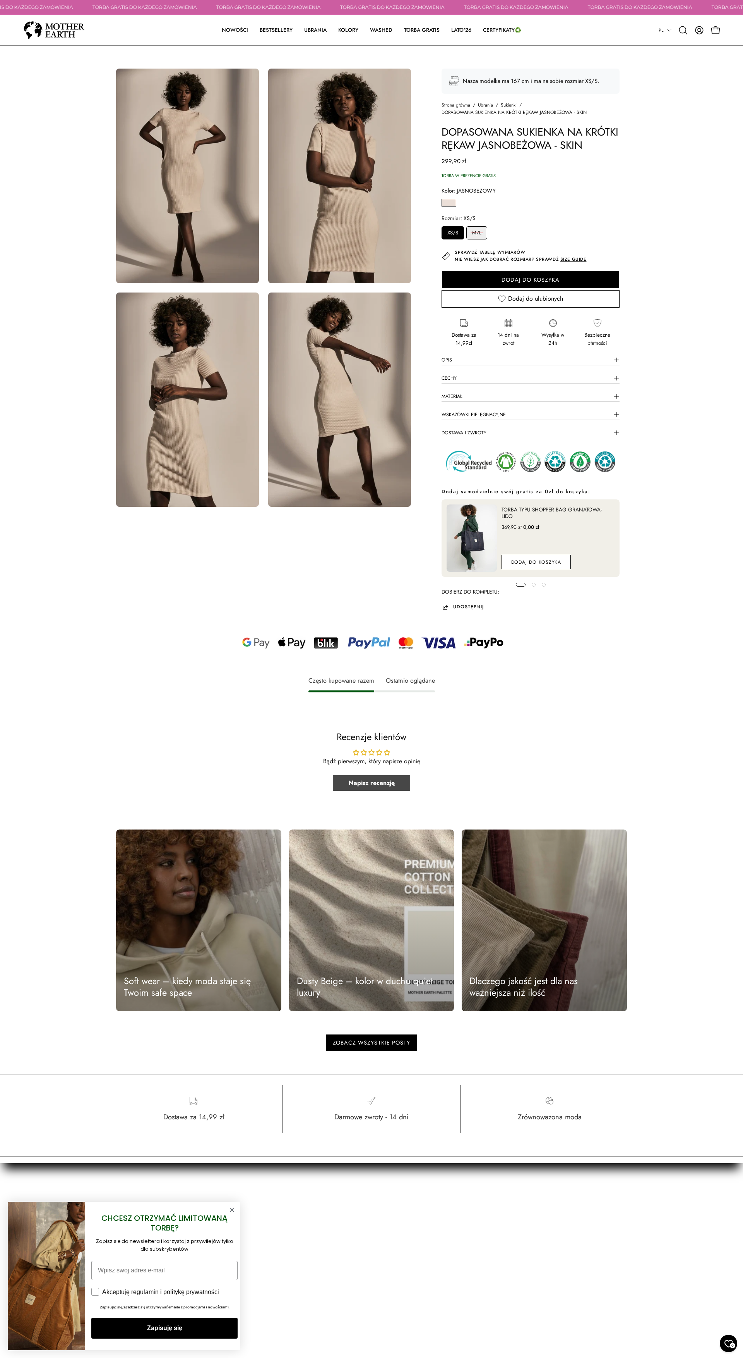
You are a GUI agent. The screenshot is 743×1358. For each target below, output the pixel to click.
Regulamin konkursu (401, 1280)
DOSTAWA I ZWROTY (464, 432)
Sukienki (509, 105)
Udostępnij (468, 607)
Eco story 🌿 (288, 1215)
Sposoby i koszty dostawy (406, 1215)
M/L (476, 232)
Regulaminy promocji (403, 1270)
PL (661, 30)
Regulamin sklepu (399, 1237)
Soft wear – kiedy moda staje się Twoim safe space (187, 986)
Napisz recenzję (372, 782)
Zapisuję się (164, 1328)
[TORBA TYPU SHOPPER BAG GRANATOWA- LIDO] (472, 538)
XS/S (452, 232)
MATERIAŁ (452, 396)
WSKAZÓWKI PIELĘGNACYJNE (474, 414)
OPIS (447, 359)
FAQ (384, 1259)
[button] (315, 30)
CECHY (449, 378)
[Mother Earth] (54, 30)
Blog (279, 1226)
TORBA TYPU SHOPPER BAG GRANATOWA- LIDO (552, 513)
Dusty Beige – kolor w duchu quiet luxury (365, 986)
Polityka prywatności (401, 1248)
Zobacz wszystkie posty (372, 1042)
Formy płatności (396, 1204)
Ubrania (485, 105)
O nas (280, 1204)
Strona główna (456, 105)
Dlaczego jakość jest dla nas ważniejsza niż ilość (523, 986)
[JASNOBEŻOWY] (449, 203)
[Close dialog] (232, 1210)
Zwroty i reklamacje (400, 1226)
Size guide (286, 1237)
